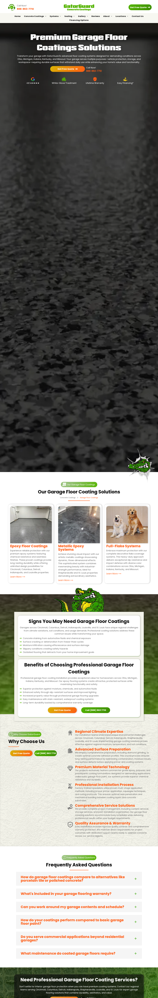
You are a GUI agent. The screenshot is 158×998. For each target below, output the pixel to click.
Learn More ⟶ (17, 576)
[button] (79, 879)
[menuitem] (17, 16)
